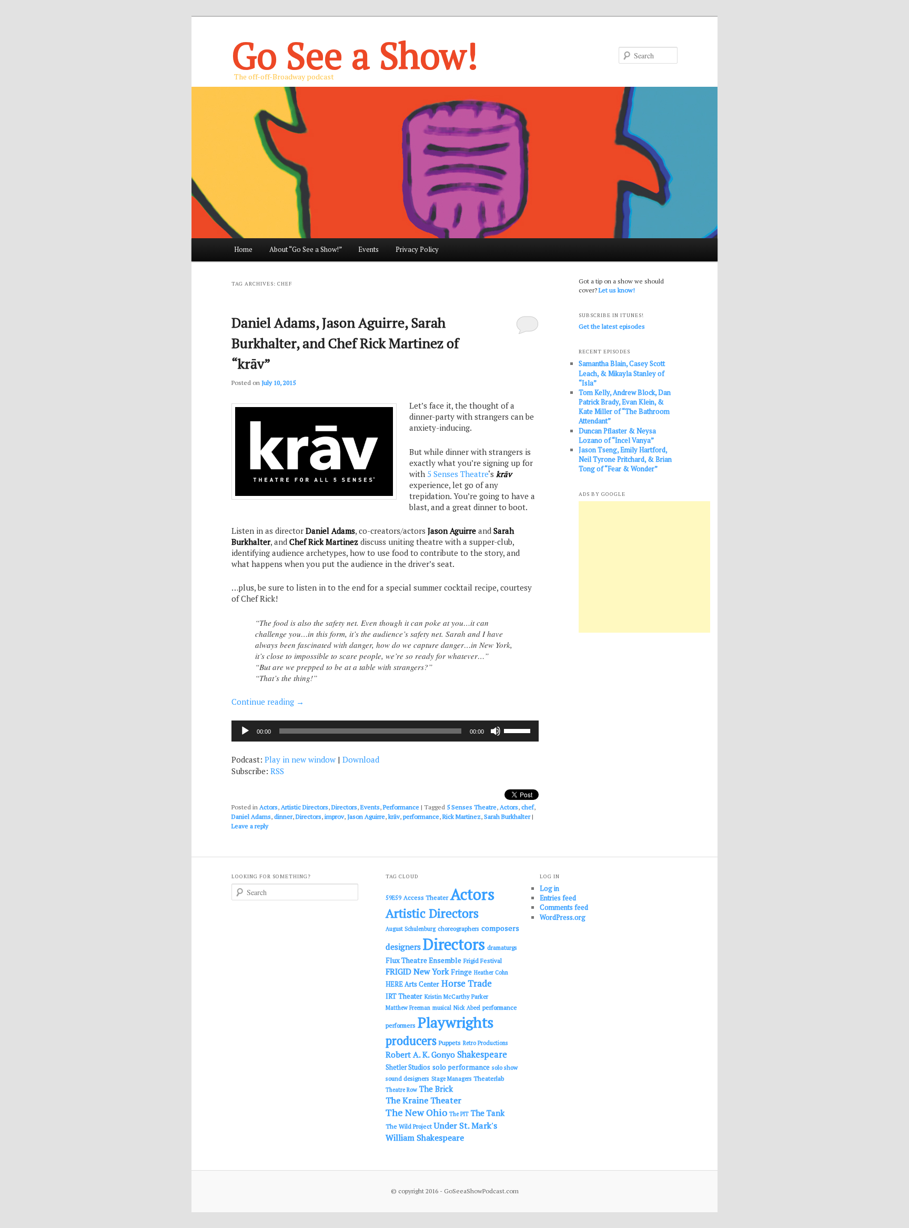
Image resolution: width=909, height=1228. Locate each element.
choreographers (458, 928)
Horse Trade (466, 983)
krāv (394, 816)
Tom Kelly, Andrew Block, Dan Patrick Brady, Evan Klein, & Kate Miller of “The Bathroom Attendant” (625, 407)
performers (401, 1025)
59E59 (393, 897)
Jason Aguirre (366, 816)
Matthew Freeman (408, 1007)
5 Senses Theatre (457, 474)
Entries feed (558, 897)
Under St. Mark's (465, 1125)
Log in (549, 888)
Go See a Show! (354, 55)
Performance (401, 807)
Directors (344, 807)
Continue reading (267, 701)
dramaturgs (502, 947)
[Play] (245, 731)
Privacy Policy (417, 249)
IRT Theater (404, 996)
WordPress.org (562, 917)
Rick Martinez (461, 816)
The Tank (487, 1113)
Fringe (461, 972)
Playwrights (455, 1022)
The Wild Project (409, 1126)
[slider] (518, 729)
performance (421, 816)
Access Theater (425, 897)
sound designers (407, 1078)
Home (243, 249)
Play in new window (300, 759)
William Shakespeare (425, 1137)
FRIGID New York (417, 971)
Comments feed (564, 907)
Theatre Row (401, 1089)
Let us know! (617, 290)
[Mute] (495, 731)
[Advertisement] (644, 567)
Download (360, 759)
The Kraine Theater (423, 1100)
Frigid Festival (482, 961)
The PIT (459, 1114)
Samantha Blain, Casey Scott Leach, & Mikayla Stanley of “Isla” (622, 373)
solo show (505, 1067)
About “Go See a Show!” (305, 249)
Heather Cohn (491, 972)
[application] (385, 731)
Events (368, 249)
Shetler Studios (408, 1067)
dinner (283, 816)
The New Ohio (416, 1113)
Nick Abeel (466, 1007)
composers (500, 928)
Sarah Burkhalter (507, 816)
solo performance (461, 1067)
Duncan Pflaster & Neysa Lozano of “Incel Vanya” (617, 435)
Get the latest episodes (612, 326)
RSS (277, 771)
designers (403, 946)
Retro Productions (485, 1043)
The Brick (436, 1089)
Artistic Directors (304, 807)
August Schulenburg (411, 928)
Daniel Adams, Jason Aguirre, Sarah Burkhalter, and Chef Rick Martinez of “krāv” (345, 342)
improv (334, 816)
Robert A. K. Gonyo (420, 1054)
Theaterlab (488, 1078)
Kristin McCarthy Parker (456, 996)
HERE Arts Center (412, 984)
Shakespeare (482, 1054)
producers (411, 1040)
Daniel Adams (251, 816)
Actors (268, 807)
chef (527, 807)
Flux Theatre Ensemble (423, 960)
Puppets (450, 1043)
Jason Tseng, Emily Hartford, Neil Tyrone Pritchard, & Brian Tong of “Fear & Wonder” (625, 459)
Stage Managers (451, 1078)
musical (441, 1007)
